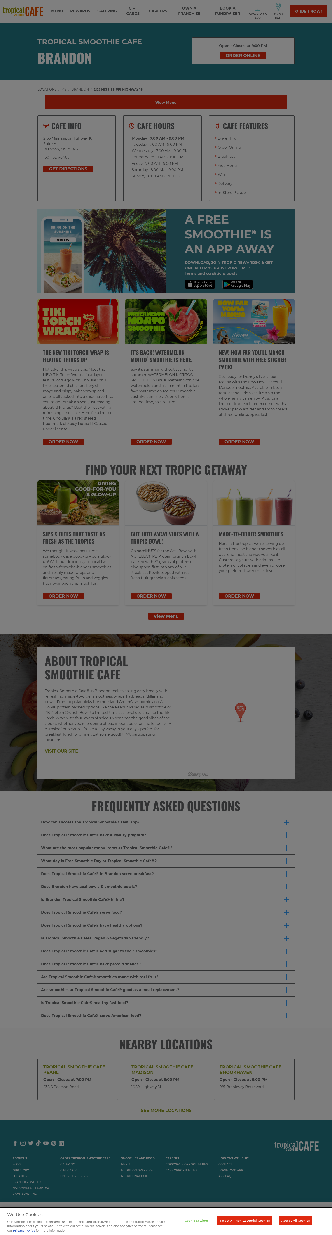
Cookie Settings (197, 1220)
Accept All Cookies (295, 1220)
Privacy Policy (24, 1230)
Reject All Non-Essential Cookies (245, 1220)
